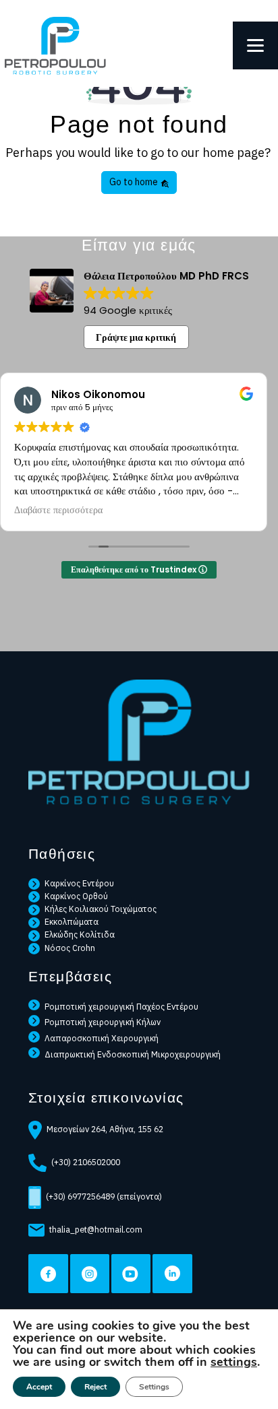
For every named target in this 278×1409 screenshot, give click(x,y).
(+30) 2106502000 (85, 1161)
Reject (95, 1386)
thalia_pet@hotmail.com (95, 1229)
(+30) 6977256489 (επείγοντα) (104, 1196)
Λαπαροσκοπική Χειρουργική (102, 1038)
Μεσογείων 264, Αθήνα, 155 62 (105, 1128)
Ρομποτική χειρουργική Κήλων (103, 1021)
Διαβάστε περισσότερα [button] (58, 510)
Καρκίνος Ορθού (76, 895)
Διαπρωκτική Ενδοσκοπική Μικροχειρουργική (133, 1054)
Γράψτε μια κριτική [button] (136, 337)
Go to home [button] (134, 182)
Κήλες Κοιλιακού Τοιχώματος (101, 908)
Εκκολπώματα (72, 921)
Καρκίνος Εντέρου (79, 883)
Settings (154, 1386)
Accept (39, 1386)
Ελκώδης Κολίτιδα (80, 934)
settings (234, 1362)
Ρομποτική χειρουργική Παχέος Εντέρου (121, 1006)
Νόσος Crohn (70, 947)
